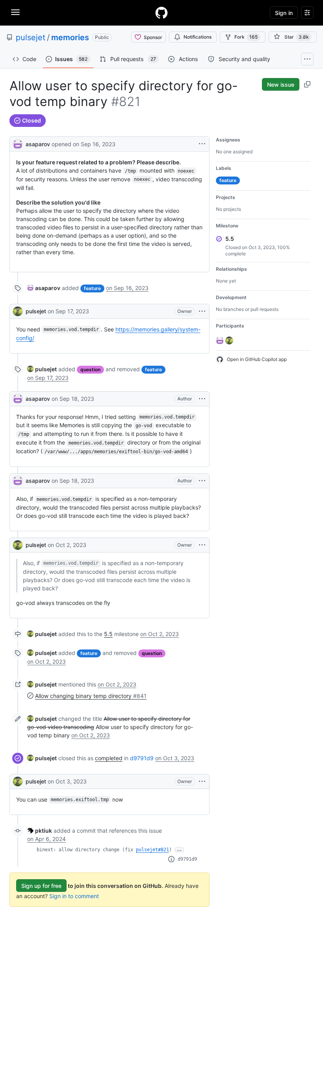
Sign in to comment (74, 896)
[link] (43, 288)
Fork (246, 37)
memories (70, 37)
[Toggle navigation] (15, 12)
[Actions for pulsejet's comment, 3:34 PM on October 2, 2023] (202, 545)
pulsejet (30, 37)
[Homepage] (161, 12)
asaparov (38, 144)
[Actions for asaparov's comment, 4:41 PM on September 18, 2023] (202, 398)
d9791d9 (142, 758)
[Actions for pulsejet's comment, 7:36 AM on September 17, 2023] (202, 311)
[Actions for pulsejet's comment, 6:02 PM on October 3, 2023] (202, 781)
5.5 (108, 634)
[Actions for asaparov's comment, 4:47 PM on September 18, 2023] (202, 480)
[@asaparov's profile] (17, 143)
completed (109, 758)
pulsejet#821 (152, 849)
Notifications (198, 37)
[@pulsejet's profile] (17, 311)
